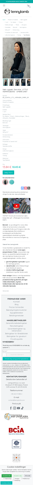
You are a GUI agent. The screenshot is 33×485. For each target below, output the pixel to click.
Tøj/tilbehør (26, 35)
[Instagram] (14, 408)
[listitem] (5, 182)
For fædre (13, 22)
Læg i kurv (8, 172)
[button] (5, 58)
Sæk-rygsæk (24, 19)
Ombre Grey (16, 30)
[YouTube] (16, 205)
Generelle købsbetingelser (16, 323)
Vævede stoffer (24, 32)
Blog (16, 304)
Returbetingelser (16, 326)
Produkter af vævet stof (11, 32)
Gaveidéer (8, 27)
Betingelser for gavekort (16, 336)
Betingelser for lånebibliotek (16, 333)
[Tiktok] (22, 408)
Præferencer (26, 478)
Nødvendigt (8, 478)
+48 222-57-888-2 (16, 394)
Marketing (17, 480)
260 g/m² (7, 30)
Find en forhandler (16, 307)
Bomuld (15, 27)
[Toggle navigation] (10, 5)
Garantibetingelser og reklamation (16, 330)
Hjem (4, 19)
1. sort (6, 22)
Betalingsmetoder (16, 315)
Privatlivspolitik (16, 339)
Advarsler (6, 291)
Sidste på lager (9, 24)
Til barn (21, 22)
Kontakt (16, 302)
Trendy (19, 35)
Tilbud (17, 24)
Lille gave (23, 24)
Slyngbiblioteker (16, 313)
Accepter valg (18, 476)
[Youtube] (18, 408)
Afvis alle (27, 476)
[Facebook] (10, 408)
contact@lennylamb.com (16, 400)
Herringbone (23, 27)
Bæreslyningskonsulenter (16, 310)
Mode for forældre (13, 19)
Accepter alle (6, 476)
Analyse (17, 478)
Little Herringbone (10, 35)
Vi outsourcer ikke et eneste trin (16, 1)
